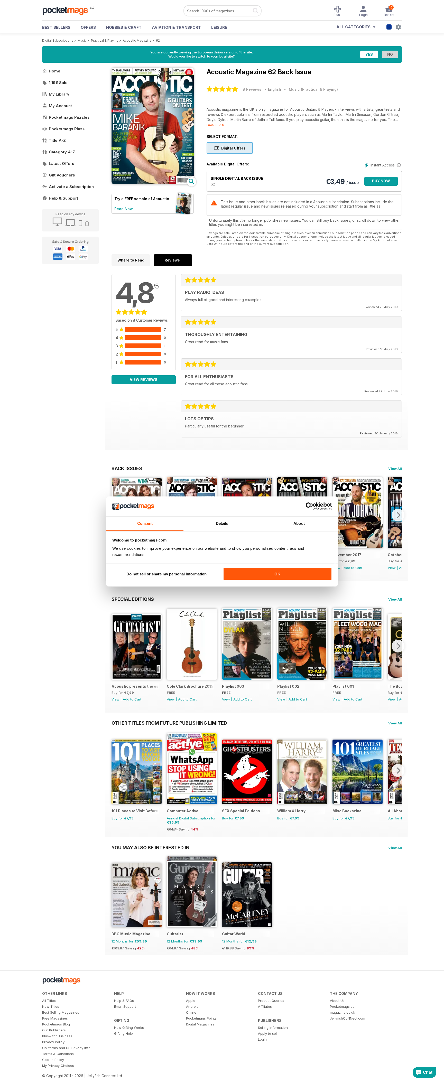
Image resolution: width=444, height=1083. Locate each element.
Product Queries (271, 1000)
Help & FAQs (124, 1000)
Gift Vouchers (62, 175)
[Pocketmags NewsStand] (68, 10)
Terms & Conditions (58, 1054)
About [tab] (299, 523)
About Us (337, 1000)
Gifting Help (123, 1033)
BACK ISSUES (127, 468)
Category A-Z (62, 152)
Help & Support (63, 198)
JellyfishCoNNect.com (347, 1018)
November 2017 (346, 555)
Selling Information (273, 1027)
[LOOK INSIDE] (153, 183)
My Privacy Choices (58, 1065)
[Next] (398, 515)
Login (262, 1039)
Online (191, 1012)
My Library (59, 94)
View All (395, 468)
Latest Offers (61, 163)
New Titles (50, 1006)
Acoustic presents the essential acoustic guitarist (135, 686)
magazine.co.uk (342, 1012)
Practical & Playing (104, 40)
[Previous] (115, 646)
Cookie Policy (53, 1060)
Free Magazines (55, 1018)
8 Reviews (252, 89)
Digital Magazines (200, 1024)
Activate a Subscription (71, 186)
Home (54, 71)
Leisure (219, 27)
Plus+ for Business (57, 1036)
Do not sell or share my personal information (166, 574)
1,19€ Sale (58, 82)
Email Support (125, 1006)
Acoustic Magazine (137, 40)
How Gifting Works (129, 1027)
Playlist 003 (233, 686)
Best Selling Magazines (60, 1012)
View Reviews (144, 379)
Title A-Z (57, 140)
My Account (60, 105)
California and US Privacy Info (66, 1048)
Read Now (123, 209)
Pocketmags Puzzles (69, 117)
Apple (190, 1000)
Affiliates (265, 1006)
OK (277, 574)
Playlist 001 (343, 686)
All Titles (49, 1000)
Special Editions (133, 599)
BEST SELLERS (56, 27)
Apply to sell (268, 1033)
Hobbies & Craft (124, 27)
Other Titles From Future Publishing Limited (169, 722)
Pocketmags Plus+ (67, 128)
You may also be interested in (150, 847)
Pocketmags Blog (56, 1024)
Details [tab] (222, 523)
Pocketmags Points (201, 1018)
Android (192, 1006)
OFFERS (88, 27)
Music (82, 40)
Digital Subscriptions (57, 40)
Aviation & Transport (176, 27)
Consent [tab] (145, 523)
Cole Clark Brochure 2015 (190, 686)
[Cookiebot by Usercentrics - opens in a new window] (309, 506)
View (392, 568)
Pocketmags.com (343, 1006)
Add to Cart (353, 568)
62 (158, 40)
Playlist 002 (288, 686)
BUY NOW (381, 181)
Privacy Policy (53, 1042)
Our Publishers (54, 1030)
